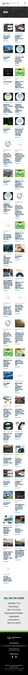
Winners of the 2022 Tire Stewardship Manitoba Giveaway (7, 363)
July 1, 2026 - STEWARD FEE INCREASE (7, 37)
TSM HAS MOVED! (7, 82)
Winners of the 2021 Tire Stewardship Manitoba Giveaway (7, 437)
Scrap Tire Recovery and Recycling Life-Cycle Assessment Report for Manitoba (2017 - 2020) (8, 338)
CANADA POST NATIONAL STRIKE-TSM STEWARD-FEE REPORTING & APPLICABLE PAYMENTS (19, 157)
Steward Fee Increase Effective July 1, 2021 (19, 483)
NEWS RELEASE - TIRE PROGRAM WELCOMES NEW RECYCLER (7, 237)
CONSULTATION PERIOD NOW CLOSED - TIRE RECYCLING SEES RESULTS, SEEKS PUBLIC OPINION (7, 310)
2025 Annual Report (6, 58)
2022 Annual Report (18, 257)
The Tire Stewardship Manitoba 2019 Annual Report (7, 579)
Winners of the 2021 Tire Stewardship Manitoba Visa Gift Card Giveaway (7, 413)
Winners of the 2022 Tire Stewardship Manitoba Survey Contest (19, 285)
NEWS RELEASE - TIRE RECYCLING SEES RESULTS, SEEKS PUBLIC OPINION (19, 308)
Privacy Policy (8, 670)
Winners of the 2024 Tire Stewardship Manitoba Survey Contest (19, 184)
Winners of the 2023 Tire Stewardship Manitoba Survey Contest (19, 236)
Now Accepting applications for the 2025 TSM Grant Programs (19, 132)
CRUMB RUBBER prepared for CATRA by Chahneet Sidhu (7, 460)
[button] (20, 3)
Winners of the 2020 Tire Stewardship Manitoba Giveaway (7, 530)
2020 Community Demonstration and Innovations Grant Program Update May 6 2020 (19, 554)
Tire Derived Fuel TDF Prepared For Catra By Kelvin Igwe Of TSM (20, 507)
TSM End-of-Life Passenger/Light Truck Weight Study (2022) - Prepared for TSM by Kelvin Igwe (19, 337)
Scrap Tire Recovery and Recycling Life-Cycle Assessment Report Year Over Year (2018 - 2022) (19, 211)
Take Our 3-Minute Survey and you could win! (19, 362)
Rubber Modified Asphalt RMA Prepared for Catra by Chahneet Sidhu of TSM (8, 555)
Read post (5, 40)
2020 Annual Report (6, 503)
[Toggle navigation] (25, 3)
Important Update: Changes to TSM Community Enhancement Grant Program (8, 108)
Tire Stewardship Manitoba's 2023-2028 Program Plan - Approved (7, 259)
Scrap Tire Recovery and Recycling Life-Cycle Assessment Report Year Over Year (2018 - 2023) (7, 159)
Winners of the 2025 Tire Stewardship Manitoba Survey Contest (19, 85)
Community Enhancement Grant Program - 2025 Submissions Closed (19, 108)
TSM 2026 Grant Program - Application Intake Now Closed (19, 60)
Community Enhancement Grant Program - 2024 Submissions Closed (7, 207)
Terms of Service (16, 670)
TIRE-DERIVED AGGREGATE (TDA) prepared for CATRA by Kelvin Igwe (19, 412)
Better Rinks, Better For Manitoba (19, 435)
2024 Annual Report (6, 130)
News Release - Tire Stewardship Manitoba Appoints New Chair (19, 387)
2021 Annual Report (6, 384)
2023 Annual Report (6, 182)
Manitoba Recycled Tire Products (19, 530)
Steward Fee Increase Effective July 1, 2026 (19, 38)
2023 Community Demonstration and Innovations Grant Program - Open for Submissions (8, 284)
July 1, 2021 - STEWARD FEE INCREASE (6, 482)
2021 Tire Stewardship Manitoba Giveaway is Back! (18, 461)
